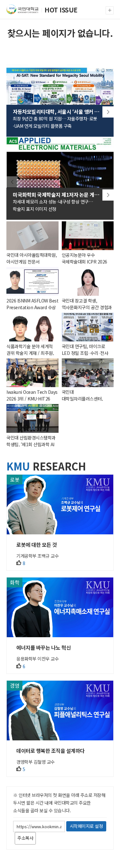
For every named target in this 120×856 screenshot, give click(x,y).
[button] (108, 112)
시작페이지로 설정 (86, 826)
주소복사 (25, 838)
